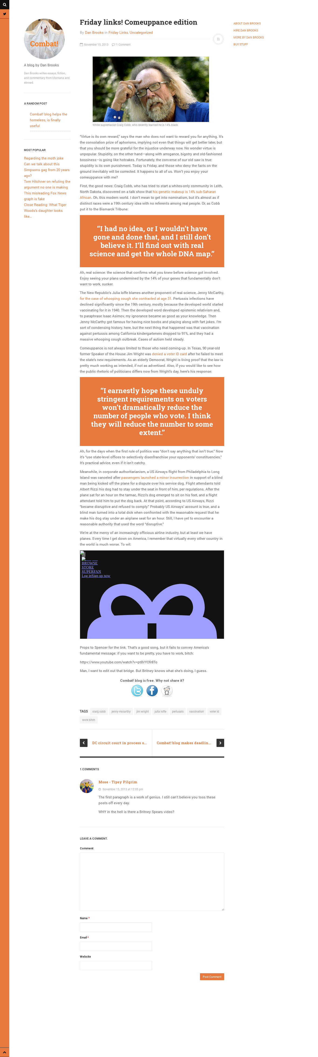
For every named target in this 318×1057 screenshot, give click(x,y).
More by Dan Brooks (248, 37)
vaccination (196, 711)
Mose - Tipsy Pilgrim (117, 782)
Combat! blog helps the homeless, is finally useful (48, 120)
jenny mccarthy (121, 711)
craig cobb (99, 711)
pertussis (177, 711)
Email (84, 937)
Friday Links (118, 32)
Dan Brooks (94, 32)
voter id (214, 711)
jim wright (142, 711)
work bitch (88, 720)
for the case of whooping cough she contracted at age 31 (125, 298)
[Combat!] (47, 39)
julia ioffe (160, 711)
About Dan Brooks (247, 23)
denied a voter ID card (169, 353)
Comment (86, 848)
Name (85, 918)
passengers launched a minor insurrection (155, 477)
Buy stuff (240, 44)
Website (85, 956)
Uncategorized (141, 32)
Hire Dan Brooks (245, 30)
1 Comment (123, 44)
